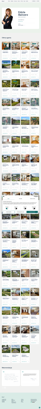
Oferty (12, 399)
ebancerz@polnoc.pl (21, 19)
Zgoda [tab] (8, 198)
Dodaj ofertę (13, 400)
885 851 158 (20, 21)
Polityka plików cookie (34, 400)
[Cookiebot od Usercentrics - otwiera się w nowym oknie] (34, 196)
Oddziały (22, 400)
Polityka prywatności (34, 399)
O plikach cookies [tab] (32, 198)
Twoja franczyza (13, 402)
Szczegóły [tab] (20, 198)
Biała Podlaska (20, 25)
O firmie (22, 399)
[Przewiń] (9, 55)
